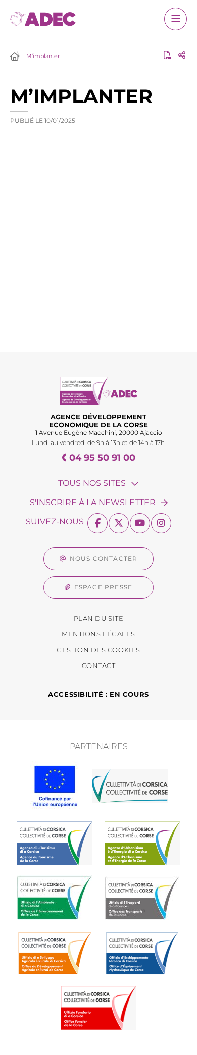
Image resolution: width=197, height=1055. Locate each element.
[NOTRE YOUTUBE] (140, 523)
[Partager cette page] (182, 55)
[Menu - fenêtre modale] (175, 19)
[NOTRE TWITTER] (119, 523)
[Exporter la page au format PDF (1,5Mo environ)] (168, 55)
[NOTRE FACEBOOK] (97, 523)
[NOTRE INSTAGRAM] (161, 523)
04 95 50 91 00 (102, 457)
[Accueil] (14, 57)
